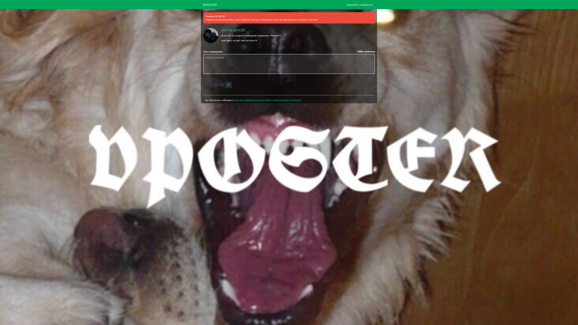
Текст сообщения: (213, 51)
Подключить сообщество (359, 4)
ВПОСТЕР (210, 5)
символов (366, 51)
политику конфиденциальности (250, 100)
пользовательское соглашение (285, 100)
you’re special (233, 30)
